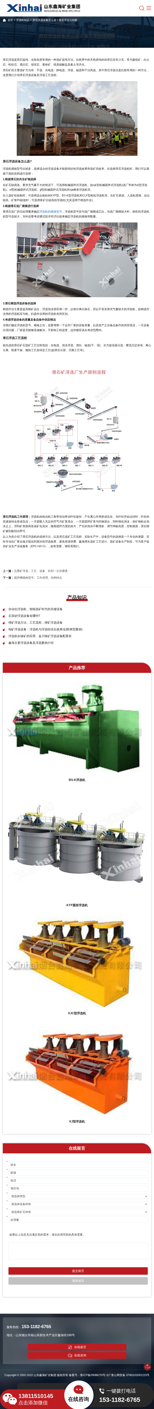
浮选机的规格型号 (50, 211)
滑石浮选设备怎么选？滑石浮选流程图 (54, 20)
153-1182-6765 (36, 1326)
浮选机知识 (22, 20)
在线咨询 (80, 1355)
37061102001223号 (137, 1375)
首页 (10, 20)
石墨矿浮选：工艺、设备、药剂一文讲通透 (41, 570)
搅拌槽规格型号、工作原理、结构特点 (38, 577)
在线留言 (80, 1347)
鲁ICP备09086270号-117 (95, 1375)
